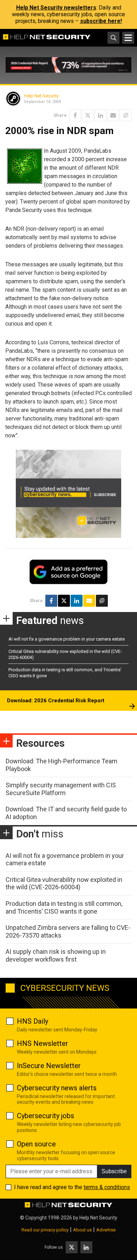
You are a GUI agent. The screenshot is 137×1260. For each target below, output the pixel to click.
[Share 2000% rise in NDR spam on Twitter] (88, 115)
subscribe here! (101, 21)
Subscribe (114, 1171)
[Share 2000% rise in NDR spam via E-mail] (113, 115)
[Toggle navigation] (128, 38)
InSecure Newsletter (49, 1065)
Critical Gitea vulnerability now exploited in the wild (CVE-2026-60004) (64, 883)
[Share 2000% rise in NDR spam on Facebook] (75, 115)
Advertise (106, 1229)
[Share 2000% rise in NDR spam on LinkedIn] (100, 115)
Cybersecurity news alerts (57, 1088)
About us (82, 1229)
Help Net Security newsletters (56, 7)
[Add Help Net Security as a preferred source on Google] (126, 115)
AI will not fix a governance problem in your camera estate (66, 639)
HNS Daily (32, 1021)
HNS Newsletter (42, 1043)
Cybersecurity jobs (45, 1115)
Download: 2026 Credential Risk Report (55, 700)
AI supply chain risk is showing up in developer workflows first (56, 955)
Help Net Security (41, 95)
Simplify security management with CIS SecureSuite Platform (61, 788)
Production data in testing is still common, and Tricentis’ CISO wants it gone (64, 907)
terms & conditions (107, 1187)
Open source (36, 1144)
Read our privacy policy (44, 1229)
